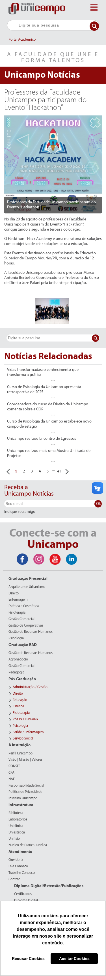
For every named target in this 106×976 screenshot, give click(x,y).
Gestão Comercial (21, 619)
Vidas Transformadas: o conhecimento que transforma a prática (43, 372)
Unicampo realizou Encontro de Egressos (41, 439)
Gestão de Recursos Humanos (30, 632)
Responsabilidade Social (26, 785)
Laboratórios (17, 819)
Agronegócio (18, 659)
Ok (98, 504)
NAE (11, 779)
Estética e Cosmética (23, 606)
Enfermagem (18, 599)
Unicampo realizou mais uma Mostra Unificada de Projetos (48, 453)
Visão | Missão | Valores (25, 759)
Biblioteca (15, 813)
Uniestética (16, 832)
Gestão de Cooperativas (25, 625)
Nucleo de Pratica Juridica (27, 845)
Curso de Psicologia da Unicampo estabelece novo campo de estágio (49, 424)
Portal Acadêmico (22, 39)
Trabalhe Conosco (21, 873)
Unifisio (14, 839)
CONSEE (14, 766)
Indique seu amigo (19, 512)
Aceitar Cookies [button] (74, 958)
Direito (13, 593)
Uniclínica (15, 826)
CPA (11, 772)
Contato (14, 879)
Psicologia (16, 638)
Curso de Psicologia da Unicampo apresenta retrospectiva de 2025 (44, 389)
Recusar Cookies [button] (28, 958)
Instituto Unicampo (22, 798)
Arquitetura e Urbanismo (26, 587)
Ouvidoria (15, 860)
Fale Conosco (18, 866)
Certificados (23, 894)
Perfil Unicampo (20, 753)
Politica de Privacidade (25, 792)
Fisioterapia (16, 612)
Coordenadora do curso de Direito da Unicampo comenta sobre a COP (47, 407)
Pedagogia (16, 672)
